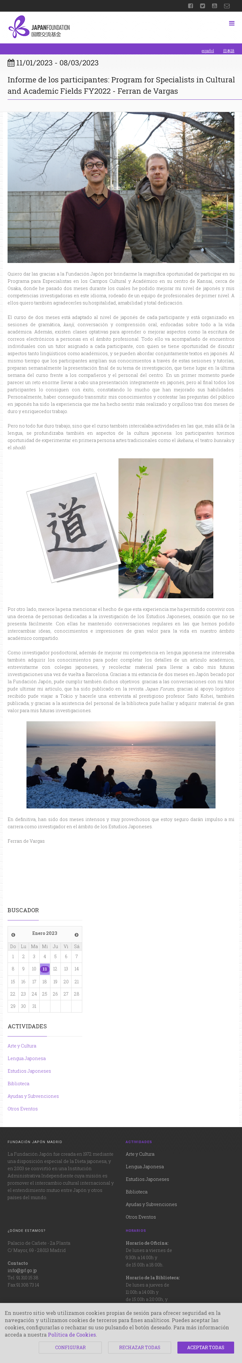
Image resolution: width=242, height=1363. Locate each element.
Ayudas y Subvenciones (33, 1096)
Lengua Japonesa (27, 1058)
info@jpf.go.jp (22, 1270)
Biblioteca (18, 1083)
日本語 (228, 50)
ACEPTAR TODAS (205, 1347)
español (208, 50)
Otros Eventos (23, 1109)
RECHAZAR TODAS (139, 1347)
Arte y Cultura (22, 1046)
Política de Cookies (72, 1334)
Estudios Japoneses (29, 1071)
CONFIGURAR (70, 1347)
